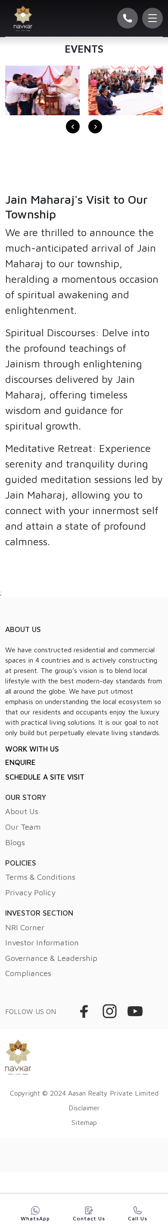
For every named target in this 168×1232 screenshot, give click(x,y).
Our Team (23, 826)
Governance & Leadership (51, 958)
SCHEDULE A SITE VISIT (44, 777)
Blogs (15, 842)
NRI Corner (24, 927)
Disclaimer (84, 1108)
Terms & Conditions (40, 876)
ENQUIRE (20, 762)
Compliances (28, 973)
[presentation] (73, 126)
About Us (21, 811)
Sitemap (84, 1122)
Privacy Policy (30, 892)
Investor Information (42, 942)
